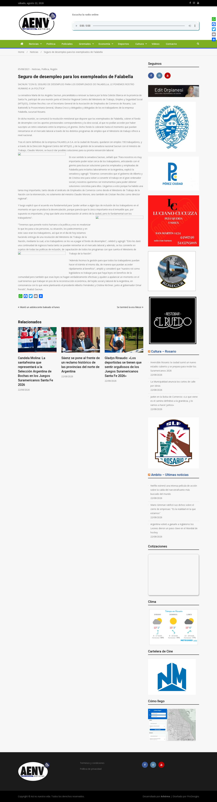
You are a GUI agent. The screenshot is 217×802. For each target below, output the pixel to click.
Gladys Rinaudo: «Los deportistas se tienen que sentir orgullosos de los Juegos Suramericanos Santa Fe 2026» (79, 367)
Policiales (67, 43)
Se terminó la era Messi (129, 307)
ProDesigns (193, 796)
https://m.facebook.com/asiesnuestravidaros (190, 3)
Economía (104, 43)
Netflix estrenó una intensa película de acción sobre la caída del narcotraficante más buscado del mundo (173, 489)
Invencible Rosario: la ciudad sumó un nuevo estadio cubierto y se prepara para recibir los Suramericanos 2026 (173, 366)
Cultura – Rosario (163, 351)
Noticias (34, 43)
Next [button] (141, 360)
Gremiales (85, 43)
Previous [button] (20, 360)
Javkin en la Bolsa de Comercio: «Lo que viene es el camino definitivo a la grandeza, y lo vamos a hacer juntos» (174, 400)
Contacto (171, 43)
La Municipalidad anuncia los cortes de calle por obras (172, 383)
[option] (37, 352)
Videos (155, 43)
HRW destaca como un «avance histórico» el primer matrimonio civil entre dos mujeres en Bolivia (121, 367)
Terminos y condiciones (92, 762)
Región (53, 69)
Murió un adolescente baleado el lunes (40, 307)
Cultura (139, 43)
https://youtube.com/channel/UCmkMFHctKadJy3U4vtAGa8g (198, 3)
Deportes (123, 43)
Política (51, 43)
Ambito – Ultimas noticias (170, 475)
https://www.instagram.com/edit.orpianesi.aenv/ (194, 3)
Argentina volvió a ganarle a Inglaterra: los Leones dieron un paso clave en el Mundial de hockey (173, 528)
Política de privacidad (91, 768)
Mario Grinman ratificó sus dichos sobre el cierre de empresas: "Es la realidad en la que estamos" (173, 509)
